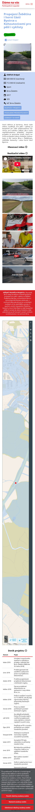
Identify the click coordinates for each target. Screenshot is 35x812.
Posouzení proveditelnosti (16, 113)
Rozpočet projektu (12, 108)
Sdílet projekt (13, 40)
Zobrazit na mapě (11, 118)
